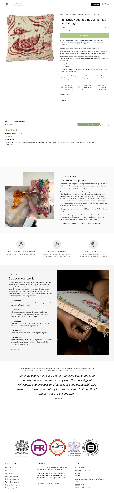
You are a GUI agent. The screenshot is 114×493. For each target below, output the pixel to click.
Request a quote (64, 59)
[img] (107, 27)
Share (64, 101)
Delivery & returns (65, 94)
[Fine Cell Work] (15, 4)
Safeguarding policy (12, 488)
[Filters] (102, 124)
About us (8, 467)
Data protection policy (12, 485)
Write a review (88, 124)
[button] (102, 4)
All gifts (67, 14)
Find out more (15, 349)
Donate (95, 4)
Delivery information (12, 479)
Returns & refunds (11, 476)
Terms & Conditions (12, 482)
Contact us (9, 473)
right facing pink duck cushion (87, 43)
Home (61, 14)
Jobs (6, 470)
